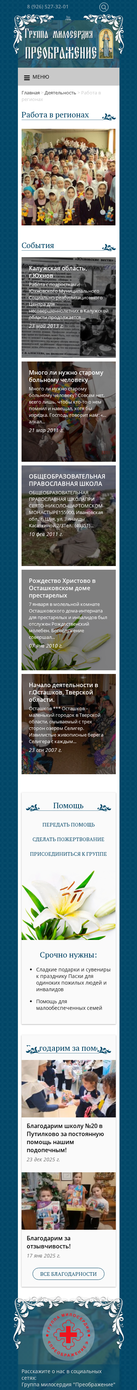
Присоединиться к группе (68, 853)
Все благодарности (68, 1273)
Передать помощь (68, 824)
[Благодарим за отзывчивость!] (69, 1201)
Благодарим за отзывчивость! (49, 1242)
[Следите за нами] (68, 19)
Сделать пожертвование (68, 839)
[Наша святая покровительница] (106, 44)
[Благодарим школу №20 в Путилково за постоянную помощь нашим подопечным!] (69, 1088)
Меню (41, 76)
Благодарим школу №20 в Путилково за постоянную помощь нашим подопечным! (65, 1138)
